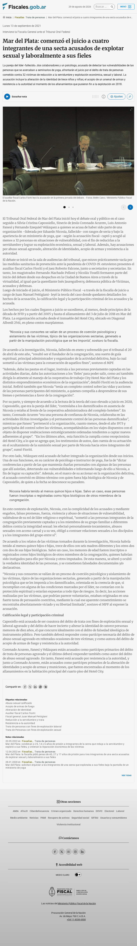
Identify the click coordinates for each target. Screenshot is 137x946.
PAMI (43, 817)
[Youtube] (69, 852)
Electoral (109, 811)
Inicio (9, 17)
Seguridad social (80, 817)
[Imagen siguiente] (130, 207)
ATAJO (24, 811)
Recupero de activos (59, 817)
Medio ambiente (19, 817)
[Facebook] (55, 852)
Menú (123, 7)
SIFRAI (94, 817)
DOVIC (99, 811)
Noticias (34, 817)
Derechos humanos (83, 811)
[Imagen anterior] (123, 207)
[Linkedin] (82, 852)
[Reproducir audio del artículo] (7, 97)
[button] (64, 207)
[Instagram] (75, 852)
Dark (78, 875)
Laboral (120, 811)
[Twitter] (62, 852)
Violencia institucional (69, 824)
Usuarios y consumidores (113, 817)
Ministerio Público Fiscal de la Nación (77, 903)
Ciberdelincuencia (39, 811)
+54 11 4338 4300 (76, 919)
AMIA (16, 811)
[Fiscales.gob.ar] (24, 7)
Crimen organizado (61, 811)
